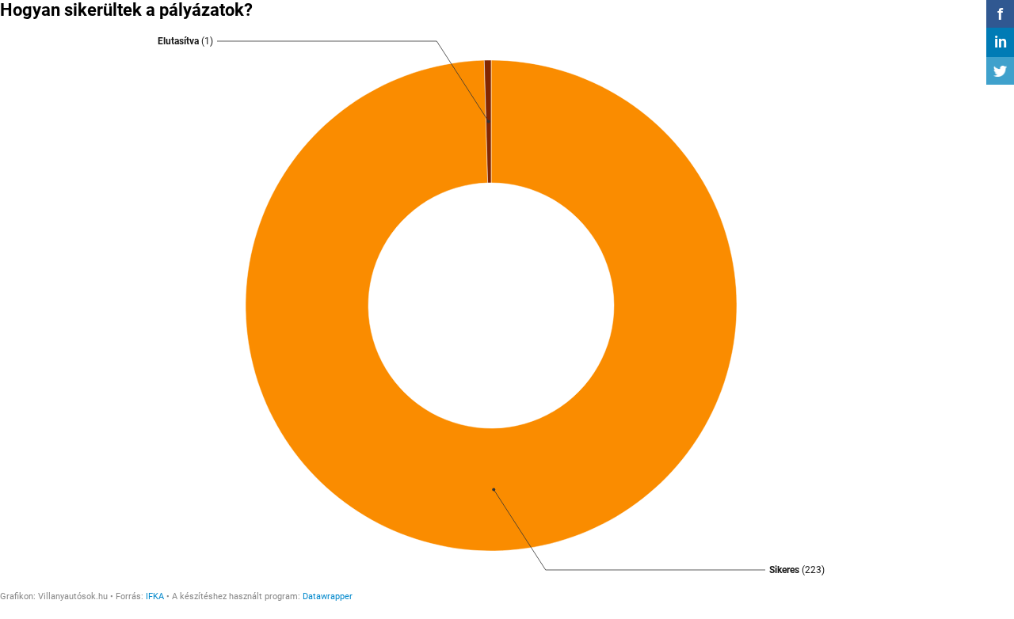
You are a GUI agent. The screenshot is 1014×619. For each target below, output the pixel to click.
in (1000, 41)
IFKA (155, 596)
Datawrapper (328, 596)
